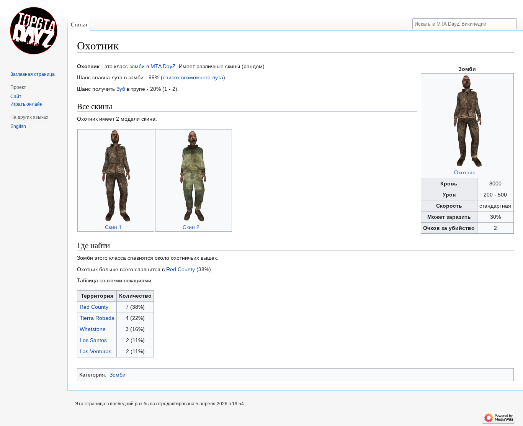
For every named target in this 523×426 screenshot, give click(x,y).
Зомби (118, 375)
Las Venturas (95, 351)
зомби (137, 66)
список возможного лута (193, 77)
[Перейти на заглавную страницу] (33, 30)
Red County (180, 269)
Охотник (464, 172)
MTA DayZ (163, 66)
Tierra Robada (97, 318)
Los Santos (93, 340)
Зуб (120, 89)
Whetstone (93, 329)
